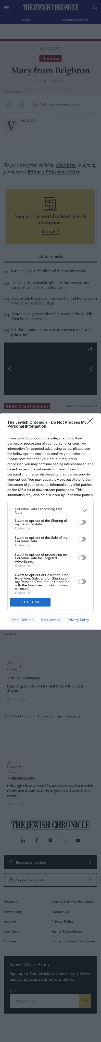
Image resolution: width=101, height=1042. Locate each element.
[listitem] (50, 510)
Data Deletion (22, 620)
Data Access (50, 620)
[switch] (82, 522)
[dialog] (50, 521)
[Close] (91, 422)
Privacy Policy (78, 620)
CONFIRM (30, 602)
